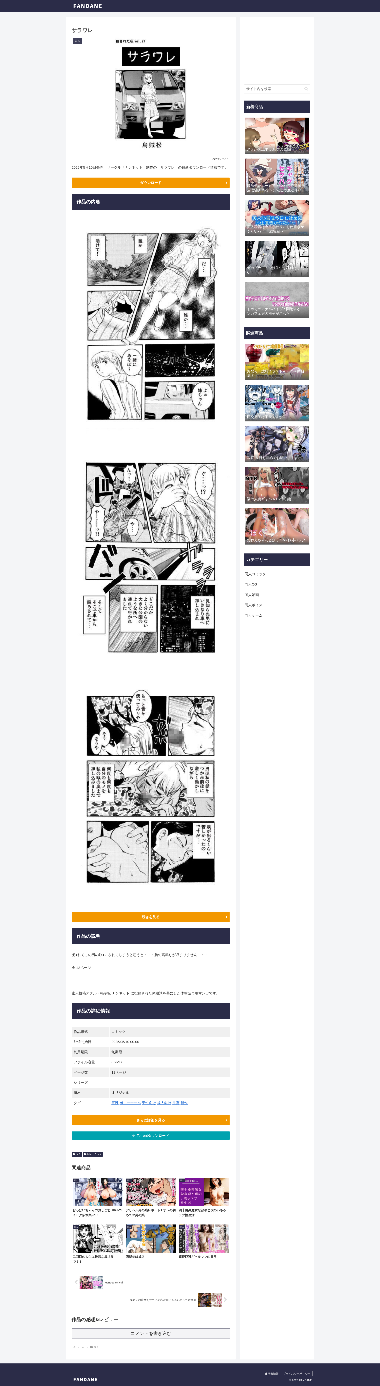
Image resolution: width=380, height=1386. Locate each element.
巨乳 (115, 1103)
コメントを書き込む (151, 1333)
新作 (184, 1103)
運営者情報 (272, 1373)
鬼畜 (176, 1103)
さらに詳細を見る (151, 1120)
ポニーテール (130, 1103)
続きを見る (151, 917)
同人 (78, 1154)
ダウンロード (151, 183)
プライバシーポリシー (297, 1373)
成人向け (164, 1103)
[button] (306, 89)
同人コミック (94, 1154)
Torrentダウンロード (153, 1136)
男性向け (149, 1103)
